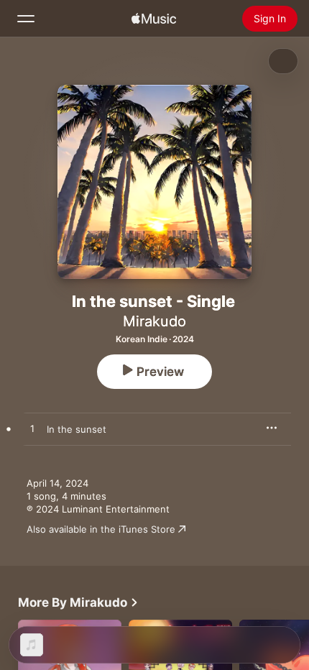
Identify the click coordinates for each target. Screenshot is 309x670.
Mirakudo (154, 321)
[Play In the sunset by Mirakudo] (32, 429)
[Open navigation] (26, 19)
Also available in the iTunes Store (101, 529)
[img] (154, 18)
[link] (78, 602)
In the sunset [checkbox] (76, 429)
